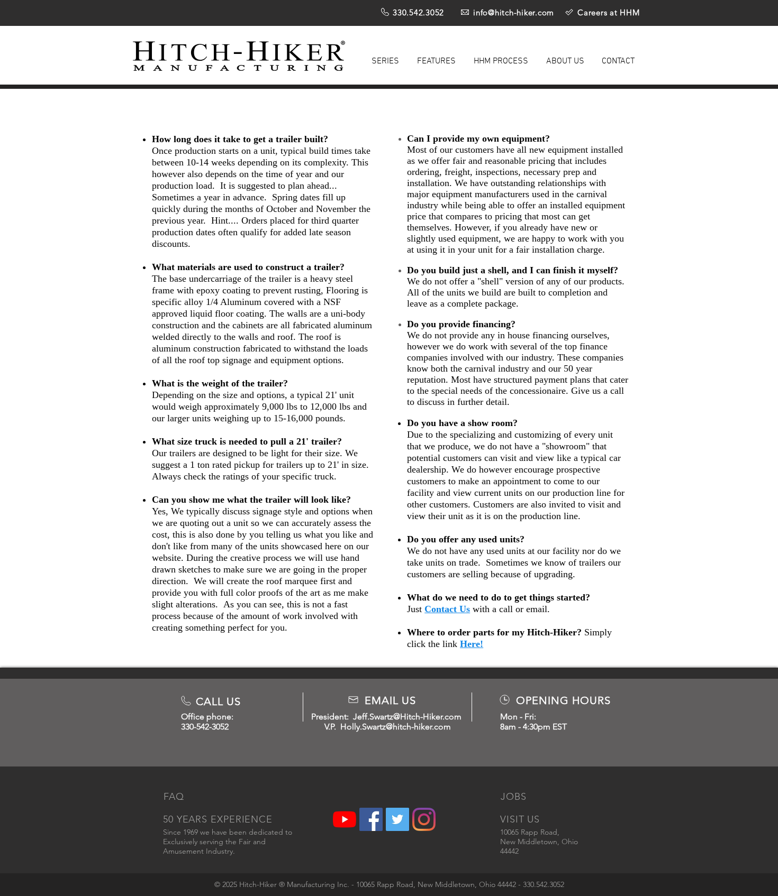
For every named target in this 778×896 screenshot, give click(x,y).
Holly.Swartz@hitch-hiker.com (395, 727)
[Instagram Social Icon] (424, 819)
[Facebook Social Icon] (371, 819)
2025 (229, 884)
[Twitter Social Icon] (397, 819)
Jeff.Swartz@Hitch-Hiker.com (407, 717)
